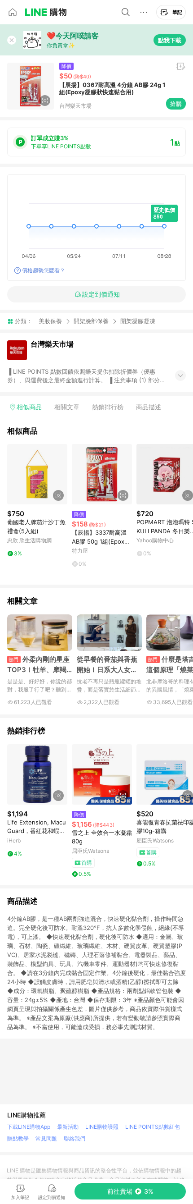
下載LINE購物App (28, 1126)
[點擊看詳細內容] (37, 474)
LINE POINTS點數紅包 (152, 1126)
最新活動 (68, 1126)
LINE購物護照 (101, 1126)
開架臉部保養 (91, 321)
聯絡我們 (74, 1138)
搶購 (176, 103)
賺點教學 (18, 1138)
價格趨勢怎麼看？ (43, 270)
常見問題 (46, 1138)
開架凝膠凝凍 (137, 321)
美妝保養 (50, 321)
